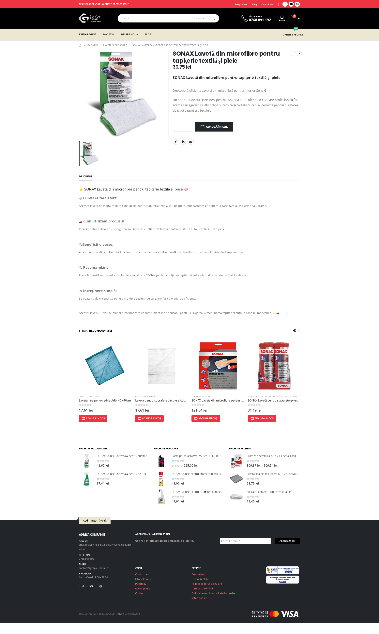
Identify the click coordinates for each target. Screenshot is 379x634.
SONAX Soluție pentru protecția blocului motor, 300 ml (205, 474)
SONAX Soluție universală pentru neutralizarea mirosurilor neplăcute (139, 474)
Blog (254, 4)
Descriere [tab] (85, 176)
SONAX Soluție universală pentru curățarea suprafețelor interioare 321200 (142, 456)
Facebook (176, 141)
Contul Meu (268, 4)
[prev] (293, 53)
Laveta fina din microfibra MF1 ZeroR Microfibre (276, 474)
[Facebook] (285, 4)
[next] (299, 53)
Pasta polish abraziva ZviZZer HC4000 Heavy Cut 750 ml (206, 456)
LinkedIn (183, 141)
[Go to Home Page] (80, 45)
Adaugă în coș (217, 127)
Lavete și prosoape (89, 396)
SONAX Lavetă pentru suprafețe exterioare (219, 400)
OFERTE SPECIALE (293, 34)
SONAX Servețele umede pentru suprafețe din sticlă (281, 400)
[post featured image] (105, 366)
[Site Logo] (90, 18)
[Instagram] (297, 4)
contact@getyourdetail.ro (94, 568)
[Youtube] (291, 4)
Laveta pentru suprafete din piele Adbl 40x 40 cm (111, 400)
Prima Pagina (87, 34)
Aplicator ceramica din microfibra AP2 (269, 492)
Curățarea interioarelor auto (264, 396)
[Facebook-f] (83, 586)
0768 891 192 (86, 558)
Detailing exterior (223, 396)
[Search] (213, 18)
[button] (294, 330)
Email (191, 141)
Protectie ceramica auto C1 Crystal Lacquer (273, 456)
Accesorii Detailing (201, 396)
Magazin (108, 34)
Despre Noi (241, 4)
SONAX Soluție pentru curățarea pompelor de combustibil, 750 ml (212, 492)
